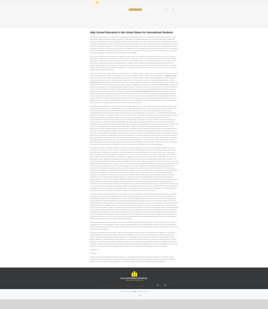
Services (115, 285)
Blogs (121, 285)
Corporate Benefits (140, 285)
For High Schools (150, 285)
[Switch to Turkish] (168, 9)
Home (100, 285)
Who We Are (107, 285)
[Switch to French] (174, 9)
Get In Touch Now (129, 285)
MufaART (135, 291)
